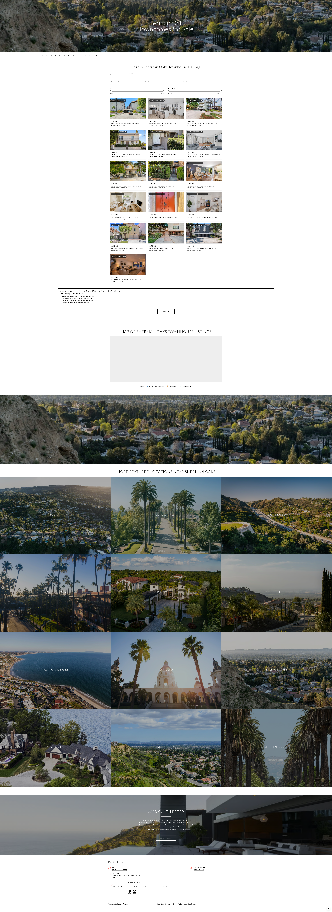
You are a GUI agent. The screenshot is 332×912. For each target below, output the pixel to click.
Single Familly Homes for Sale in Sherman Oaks (77, 298)
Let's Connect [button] (166, 838)
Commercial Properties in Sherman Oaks (75, 302)
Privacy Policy (177, 904)
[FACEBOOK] (213, 904)
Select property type (116, 82)
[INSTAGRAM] (217, 904)
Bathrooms (151, 82)
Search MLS (166, 311)
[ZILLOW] (222, 904)
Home (43, 56)
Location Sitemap (190, 904)
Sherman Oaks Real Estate (66, 56)
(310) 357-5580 (199, 870)
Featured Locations (52, 56)
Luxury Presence (123, 904)
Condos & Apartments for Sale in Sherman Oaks (78, 300)
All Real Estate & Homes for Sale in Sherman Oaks (78, 296)
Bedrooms (189, 82)
